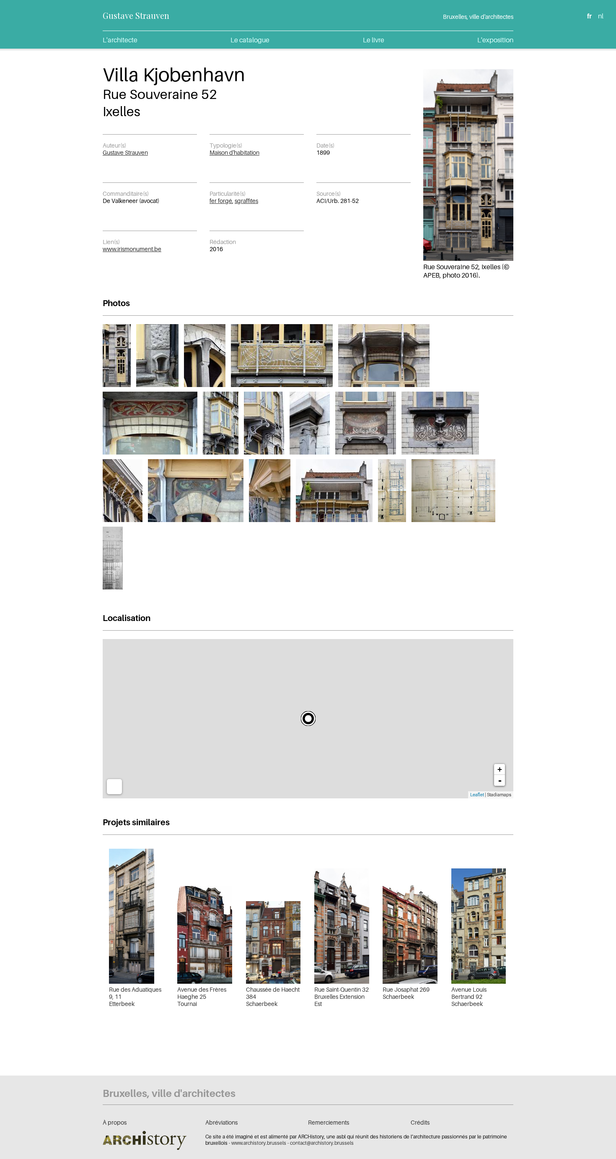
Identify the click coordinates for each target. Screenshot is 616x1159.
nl (600, 16)
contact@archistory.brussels (322, 1143)
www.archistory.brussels (258, 1143)
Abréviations (221, 1122)
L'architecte (120, 40)
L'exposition (495, 40)
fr (589, 16)
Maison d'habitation (234, 152)
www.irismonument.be (132, 248)
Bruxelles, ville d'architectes (478, 16)
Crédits (420, 1122)
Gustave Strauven (136, 15)
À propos (115, 1122)
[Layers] (114, 786)
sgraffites (246, 200)
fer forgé (221, 200)
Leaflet (477, 795)
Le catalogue (249, 40)
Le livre (373, 40)
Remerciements (328, 1122)
